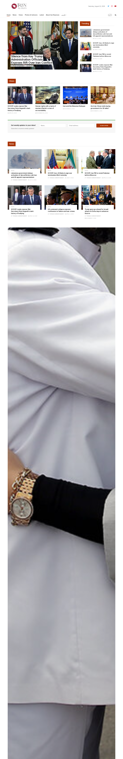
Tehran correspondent (18, 66)
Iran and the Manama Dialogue (74, 106)
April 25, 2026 (98, 58)
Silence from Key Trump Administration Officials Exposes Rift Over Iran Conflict (31, 59)
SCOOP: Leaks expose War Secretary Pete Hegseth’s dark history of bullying (103, 67)
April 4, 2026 (70, 214)
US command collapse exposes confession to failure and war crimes (61, 210)
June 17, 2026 (98, 49)
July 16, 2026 (29, 66)
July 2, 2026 (97, 38)
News (15, 15)
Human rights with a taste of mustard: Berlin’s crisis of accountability (45, 108)
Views (21, 15)
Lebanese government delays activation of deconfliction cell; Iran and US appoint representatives (24, 175)
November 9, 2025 (69, 108)
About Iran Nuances (52, 15)
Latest (42, 15)
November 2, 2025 (96, 111)
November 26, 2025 (42, 113)
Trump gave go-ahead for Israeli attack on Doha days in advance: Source (97, 211)
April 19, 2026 (98, 71)
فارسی (63, 15)
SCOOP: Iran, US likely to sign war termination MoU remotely (103, 45)
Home (9, 15)
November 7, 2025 (91, 218)
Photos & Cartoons (31, 15)
